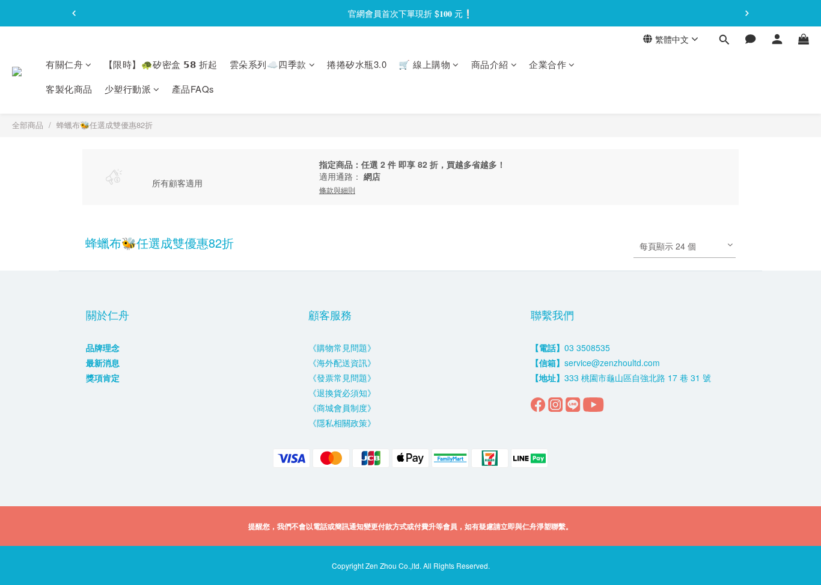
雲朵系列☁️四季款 (268, 64)
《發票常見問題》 (342, 378)
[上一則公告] (74, 13)
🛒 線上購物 (424, 64)
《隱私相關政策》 (342, 423)
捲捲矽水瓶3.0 (356, 64)
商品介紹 (489, 64)
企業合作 (547, 64)
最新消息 (103, 363)
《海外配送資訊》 (342, 363)
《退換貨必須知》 (342, 393)
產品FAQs (193, 89)
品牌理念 (103, 348)
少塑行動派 (128, 89)
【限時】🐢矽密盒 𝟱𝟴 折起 (161, 64)
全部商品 (27, 124)
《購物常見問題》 (342, 348)
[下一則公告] (747, 13)
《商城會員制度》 (342, 408)
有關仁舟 (64, 64)
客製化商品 (69, 89)
